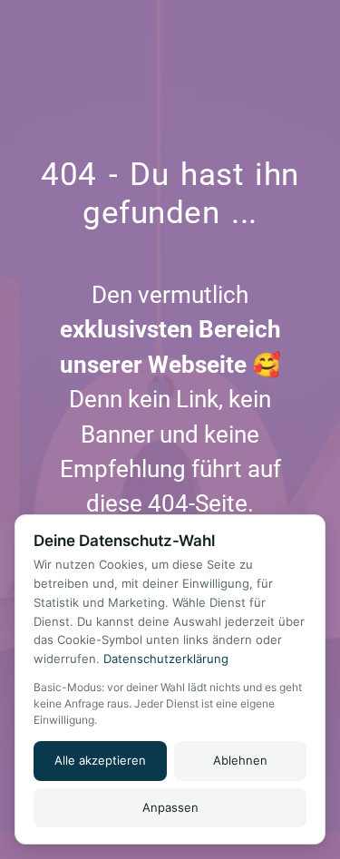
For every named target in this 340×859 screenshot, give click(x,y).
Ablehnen (240, 760)
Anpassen (170, 807)
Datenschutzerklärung (165, 658)
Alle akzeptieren (100, 760)
